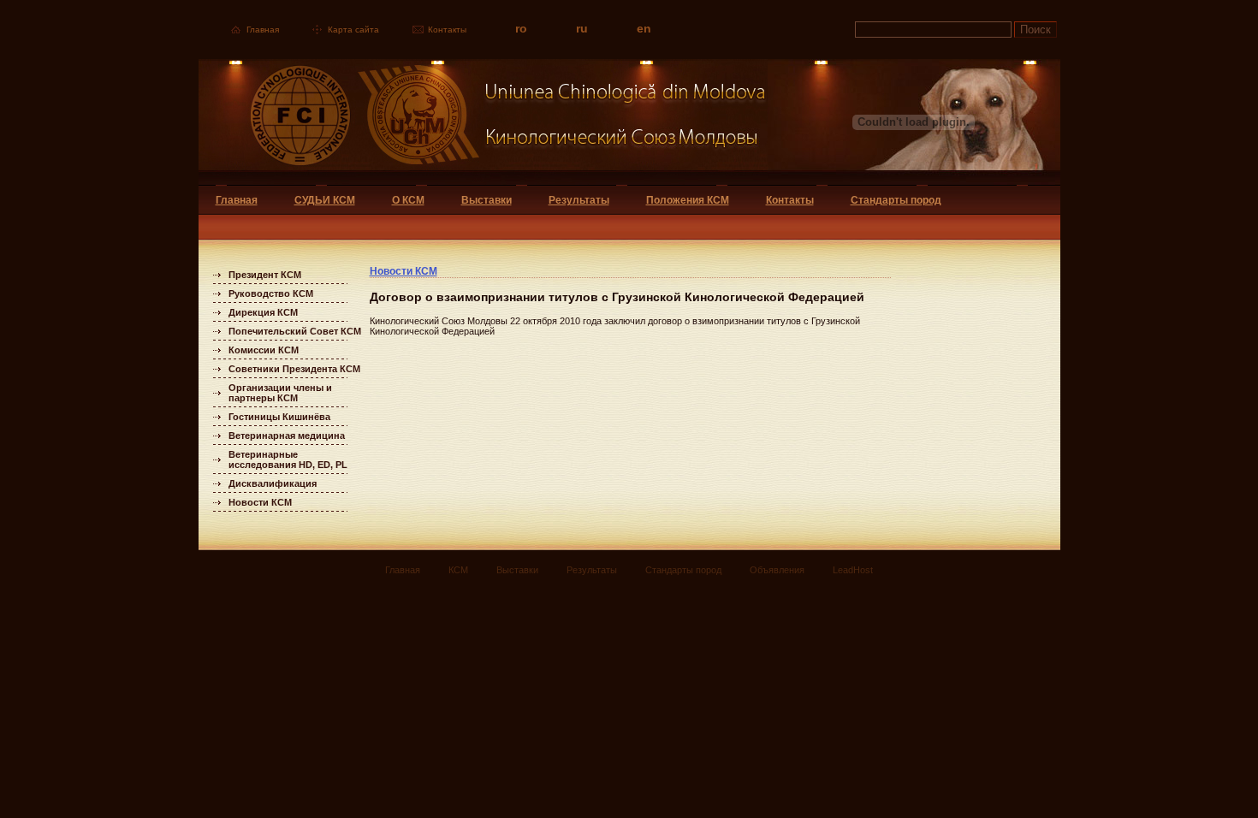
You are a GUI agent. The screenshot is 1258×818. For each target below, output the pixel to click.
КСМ (458, 570)
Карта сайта (353, 29)
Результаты (579, 200)
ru (582, 28)
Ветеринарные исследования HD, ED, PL (287, 459)
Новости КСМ (260, 502)
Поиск (1035, 29)
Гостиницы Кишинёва (279, 417)
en (644, 28)
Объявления (777, 570)
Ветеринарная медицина (286, 435)
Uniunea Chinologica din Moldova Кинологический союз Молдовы (483, 122)
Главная (262, 29)
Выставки (486, 200)
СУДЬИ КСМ (324, 200)
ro (521, 28)
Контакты (447, 29)
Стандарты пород (896, 200)
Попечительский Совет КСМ (294, 331)
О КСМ (408, 200)
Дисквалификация (272, 483)
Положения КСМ (687, 200)
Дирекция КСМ (263, 312)
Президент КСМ (264, 275)
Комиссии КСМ (263, 350)
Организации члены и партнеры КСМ (280, 392)
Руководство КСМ (270, 293)
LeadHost (853, 570)
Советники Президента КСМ (294, 369)
